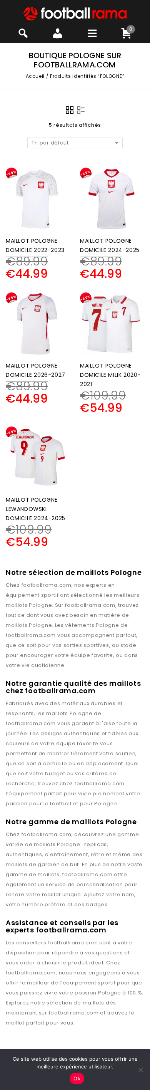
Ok (76, 1078)
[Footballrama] (75, 13)
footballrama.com (47, 585)
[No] (140, 1069)
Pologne (40, 605)
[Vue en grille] (69, 110)
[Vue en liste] (80, 110)
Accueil (35, 76)
